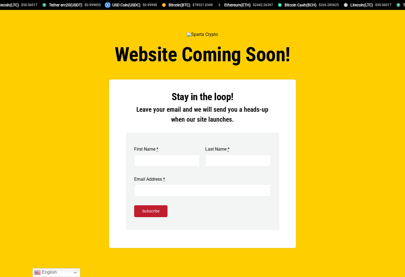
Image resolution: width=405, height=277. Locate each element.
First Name (146, 149)
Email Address (149, 179)
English (49, 272)
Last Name (217, 149)
